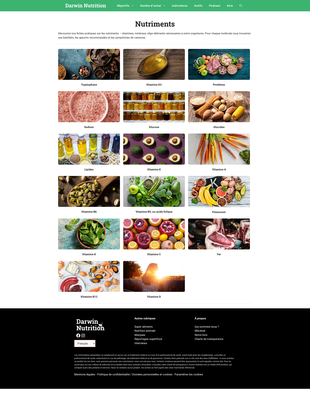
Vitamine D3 (154, 84)
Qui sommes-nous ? (207, 326)
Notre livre (201, 335)
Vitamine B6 (89, 211)
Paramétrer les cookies (189, 374)
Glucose (154, 127)
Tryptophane (89, 84)
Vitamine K (89, 254)
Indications (180, 5)
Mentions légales (85, 374)
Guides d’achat (150, 5)
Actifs (198, 5)
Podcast (215, 5)
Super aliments (143, 326)
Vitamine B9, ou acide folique (154, 211)
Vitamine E (154, 169)
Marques (139, 335)
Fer (219, 254)
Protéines (219, 84)
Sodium (89, 127)
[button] (240, 6)
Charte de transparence (209, 339)
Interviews (140, 343)
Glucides (219, 127)
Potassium (219, 212)
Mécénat (200, 330)
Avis (230, 5)
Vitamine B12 (89, 296)
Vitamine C (154, 254)
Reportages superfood (148, 339)
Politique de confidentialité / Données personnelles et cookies (134, 374)
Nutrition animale (144, 330)
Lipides (89, 169)
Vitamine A (219, 169)
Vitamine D (154, 296)
